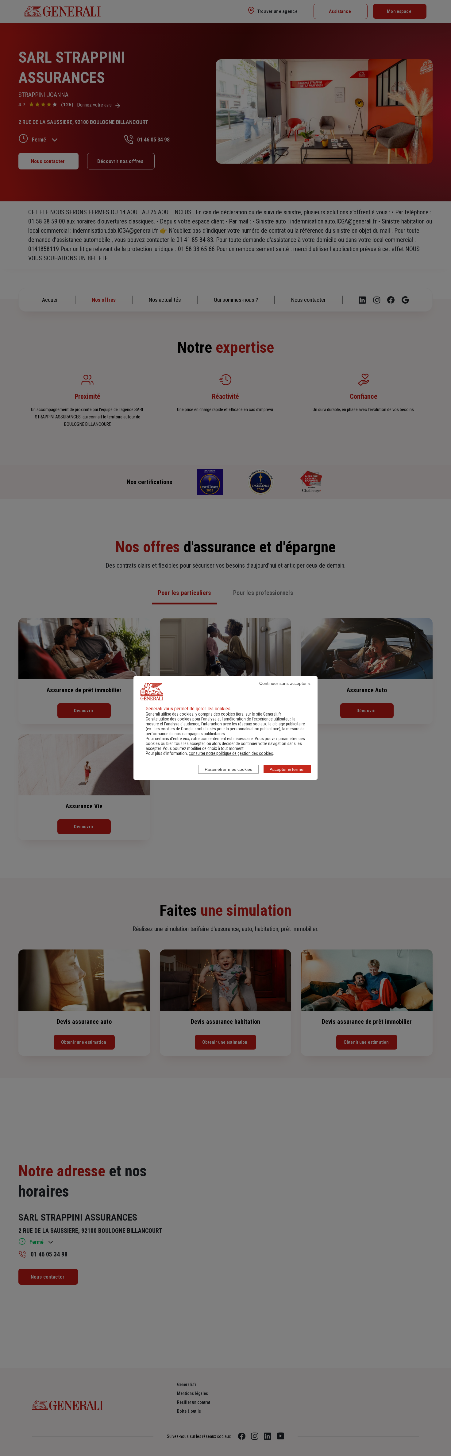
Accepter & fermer (287, 769)
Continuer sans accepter (283, 683)
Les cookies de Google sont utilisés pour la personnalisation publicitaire (216, 728)
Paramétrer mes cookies (228, 769)
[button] (231, 753)
